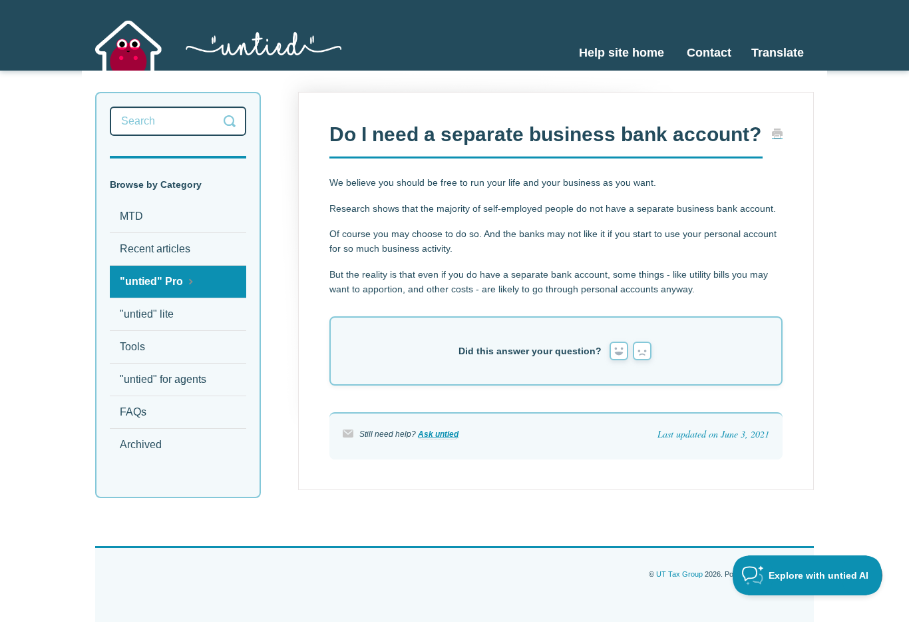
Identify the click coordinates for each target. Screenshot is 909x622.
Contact (709, 52)
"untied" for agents (163, 379)
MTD (131, 216)
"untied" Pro (153, 281)
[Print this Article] (777, 135)
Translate (777, 52)
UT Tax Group (679, 574)
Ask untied (438, 434)
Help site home (621, 52)
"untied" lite (147, 314)
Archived (141, 444)
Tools (132, 346)
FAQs (133, 412)
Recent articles (155, 248)
